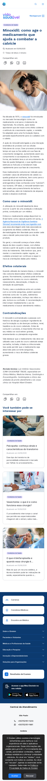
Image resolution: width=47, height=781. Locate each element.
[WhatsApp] (11, 62)
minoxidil (26, 117)
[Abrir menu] (43, 4)
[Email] (30, 62)
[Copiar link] (5, 62)
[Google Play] (15, 694)
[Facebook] (18, 62)
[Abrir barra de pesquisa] (35, 4)
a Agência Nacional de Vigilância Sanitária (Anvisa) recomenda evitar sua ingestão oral (23, 221)
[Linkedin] (24, 62)
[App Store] (31, 694)
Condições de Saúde (11, 25)
